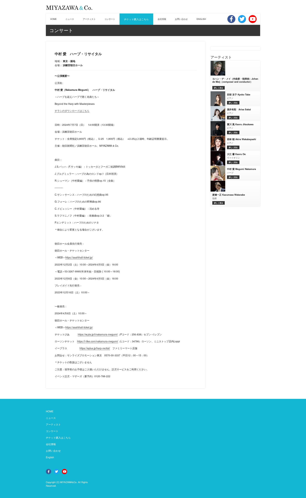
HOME (53, 18)
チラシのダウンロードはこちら (72, 110)
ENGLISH (201, 18)
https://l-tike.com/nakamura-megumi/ (97, 341)
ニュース (70, 18)
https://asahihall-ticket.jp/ (79, 257)
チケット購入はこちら (136, 19)
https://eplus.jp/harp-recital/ (95, 348)
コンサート (109, 18)
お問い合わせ (181, 18)
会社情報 (162, 18)
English (50, 457)
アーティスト (89, 18)
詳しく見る (218, 88)
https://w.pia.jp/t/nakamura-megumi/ (98, 334)
